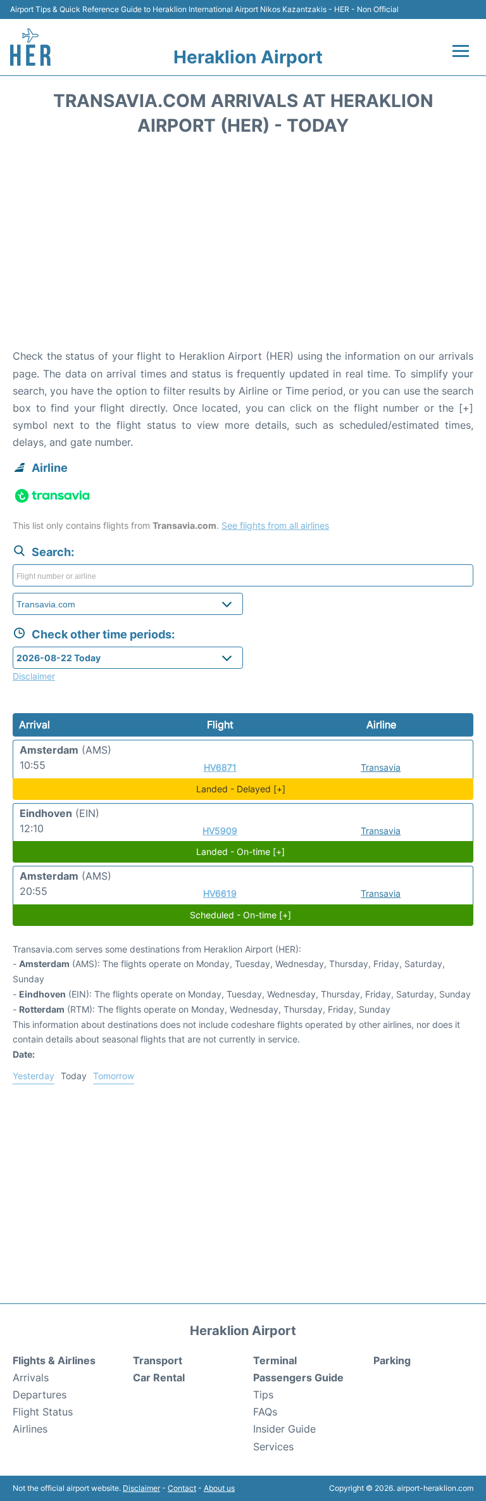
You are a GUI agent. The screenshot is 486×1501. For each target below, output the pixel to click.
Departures (39, 1394)
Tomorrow (113, 1075)
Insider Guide (284, 1428)
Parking (392, 1360)
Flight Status (43, 1411)
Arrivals (31, 1377)
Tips (263, 1394)
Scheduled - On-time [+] (240, 914)
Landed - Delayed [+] (240, 788)
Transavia (381, 767)
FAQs (265, 1411)
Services (273, 1446)
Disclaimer (141, 1488)
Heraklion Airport (248, 57)
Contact (182, 1488)
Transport (157, 1360)
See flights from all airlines (275, 525)
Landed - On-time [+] (240, 851)
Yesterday (33, 1075)
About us (219, 1488)
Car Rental (159, 1377)
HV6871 (220, 767)
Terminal (275, 1360)
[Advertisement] (243, 246)
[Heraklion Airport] (30, 47)
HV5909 (219, 830)
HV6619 (220, 893)
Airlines (30, 1428)
